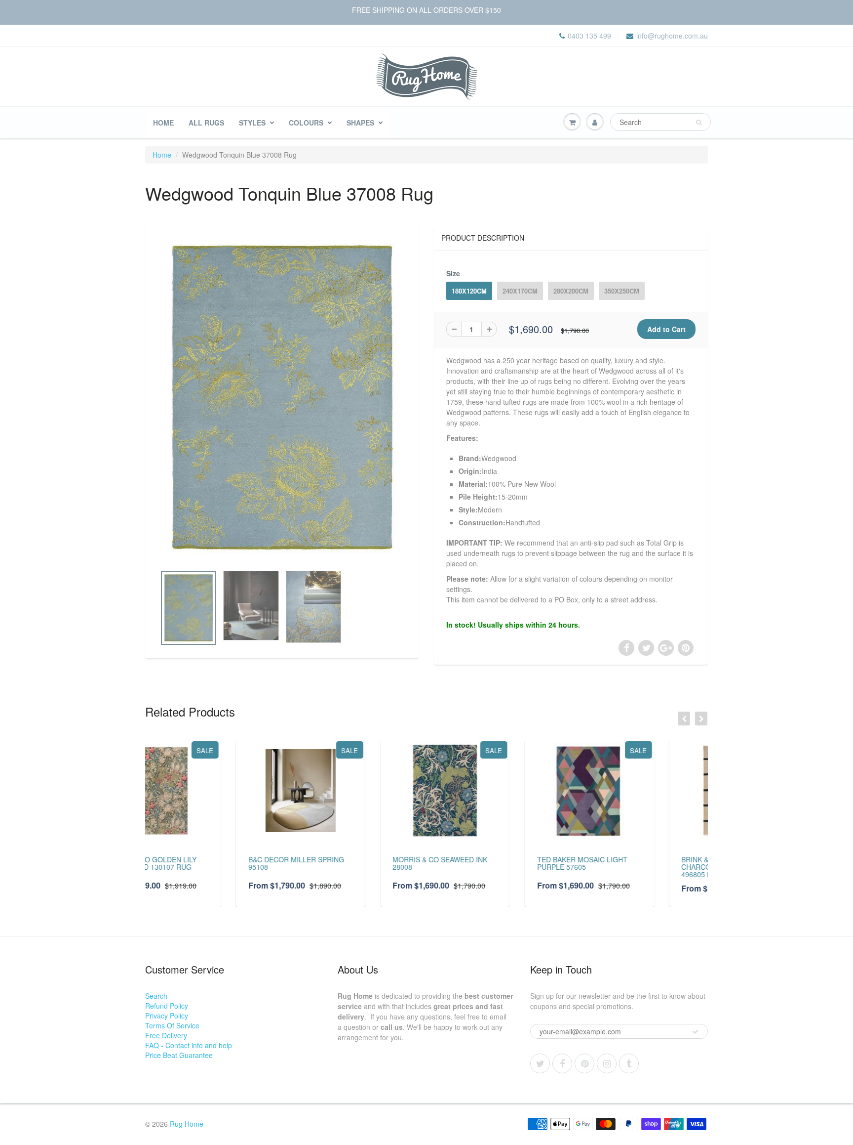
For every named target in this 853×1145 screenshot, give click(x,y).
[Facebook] (562, 1063)
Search (156, 996)
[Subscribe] (695, 1032)
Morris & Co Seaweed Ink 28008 (349, 863)
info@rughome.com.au (672, 36)
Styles (252, 122)
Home (163, 122)
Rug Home (186, 1124)
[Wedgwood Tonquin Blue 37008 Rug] (282, 397)
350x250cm (621, 291)
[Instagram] (607, 1063)
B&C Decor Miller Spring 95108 (205, 863)
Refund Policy (166, 1006)
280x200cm (570, 291)
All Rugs (206, 122)
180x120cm (469, 291)
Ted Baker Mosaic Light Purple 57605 (491, 863)
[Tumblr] (629, 1063)
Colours (306, 122)
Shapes (360, 122)
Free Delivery (166, 1035)
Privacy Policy (166, 1015)
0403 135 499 (589, 36)
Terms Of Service (172, 1025)
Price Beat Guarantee (179, 1055)
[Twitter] (540, 1063)
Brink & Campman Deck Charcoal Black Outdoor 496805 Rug (641, 867)
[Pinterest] (584, 1063)
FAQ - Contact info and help (188, 1045)
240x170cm (520, 291)
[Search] (699, 122)
